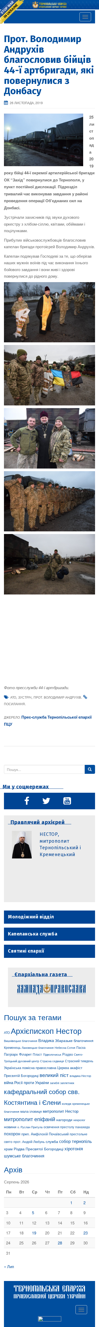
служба (52, 1141)
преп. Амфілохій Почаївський (45, 1133)
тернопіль (82, 1141)
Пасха (81, 1047)
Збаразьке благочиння (74, 1040)
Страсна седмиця (52, 1061)
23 (85, 1233)
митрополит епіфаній (29, 1119)
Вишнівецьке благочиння (20, 1041)
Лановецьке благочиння (38, 1047)
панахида (82, 1127)
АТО (13, 697)
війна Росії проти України (26, 1082)
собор (65, 1141)
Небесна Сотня (65, 1047)
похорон (12, 1133)
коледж (66, 1104)
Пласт (37, 1054)
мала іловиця (31, 1111)
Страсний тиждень (79, 1061)
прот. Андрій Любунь (29, 1141)
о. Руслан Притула (30, 1127)
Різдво (67, 1054)
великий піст (54, 1074)
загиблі (54, 1083)
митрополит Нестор (60, 1111)
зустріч (24, 697)
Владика (46, 1040)
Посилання (14, 703)
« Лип (9, 1266)
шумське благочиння (24, 1155)
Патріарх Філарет (18, 1054)
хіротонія (73, 1148)
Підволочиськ (52, 1054)
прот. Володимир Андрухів (57, 697)
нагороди (64, 1119)
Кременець (12, 1047)
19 (34, 1233)
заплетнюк (67, 1083)
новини (10, 1126)
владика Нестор (80, 1076)
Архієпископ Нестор (46, 1030)
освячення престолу (59, 1127)
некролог (79, 1120)
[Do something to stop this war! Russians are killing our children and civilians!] (12, 12)
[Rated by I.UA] (49, 1320)
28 (60, 1242)
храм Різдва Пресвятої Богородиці (33, 1148)
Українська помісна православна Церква (36, 1067)
